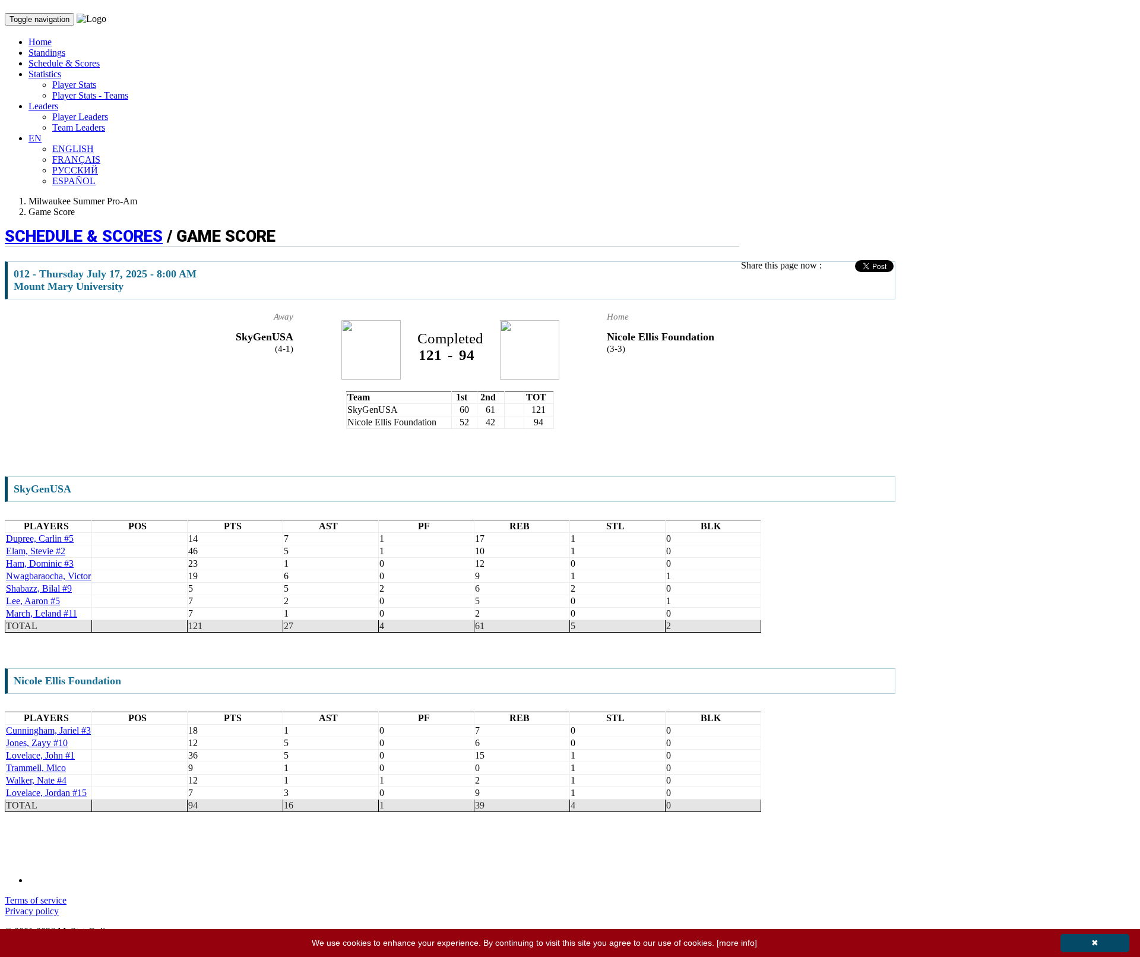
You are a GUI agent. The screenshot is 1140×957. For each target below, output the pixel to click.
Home (40, 42)
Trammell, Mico (36, 768)
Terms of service (35, 900)
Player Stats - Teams (90, 95)
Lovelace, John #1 (40, 755)
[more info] (737, 942)
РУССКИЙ (75, 170)
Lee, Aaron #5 (33, 601)
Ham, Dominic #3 (40, 563)
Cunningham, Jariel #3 (48, 730)
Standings (46, 53)
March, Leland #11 (41, 613)
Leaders (43, 106)
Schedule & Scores (64, 63)
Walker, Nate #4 (36, 780)
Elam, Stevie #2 (35, 551)
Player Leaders (80, 117)
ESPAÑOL (74, 181)
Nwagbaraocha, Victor (48, 576)
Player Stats (74, 85)
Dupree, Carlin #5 (40, 538)
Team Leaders (78, 127)
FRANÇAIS (76, 159)
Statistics (44, 74)
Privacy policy (32, 911)
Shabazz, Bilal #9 (39, 588)
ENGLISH (73, 149)
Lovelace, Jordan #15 (46, 793)
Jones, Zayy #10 (37, 743)
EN (35, 138)
